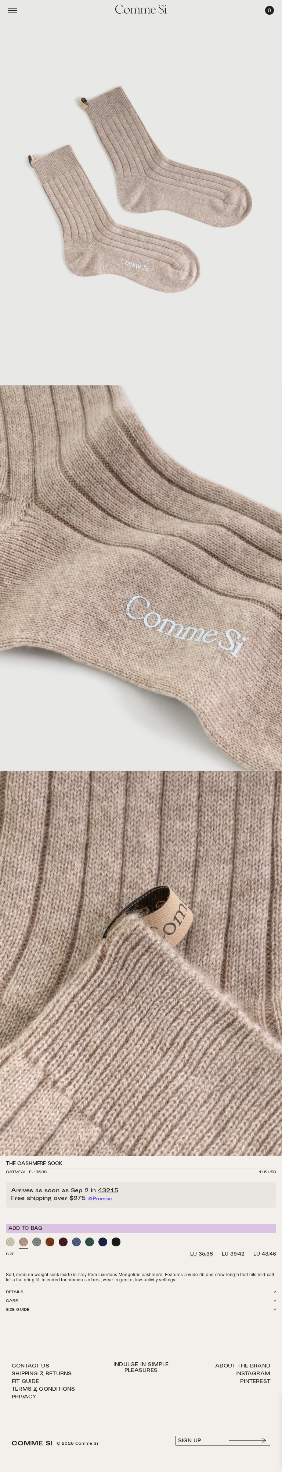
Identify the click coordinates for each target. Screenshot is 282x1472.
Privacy (24, 1397)
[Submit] (248, 1440)
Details (14, 1292)
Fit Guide (25, 1381)
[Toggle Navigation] (12, 10)
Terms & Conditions (43, 1389)
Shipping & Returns (42, 1373)
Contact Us (30, 1366)
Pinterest (255, 1381)
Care (12, 1301)
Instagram (252, 1373)
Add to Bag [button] (25, 1228)
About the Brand (242, 1366)
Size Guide (17, 1310)
